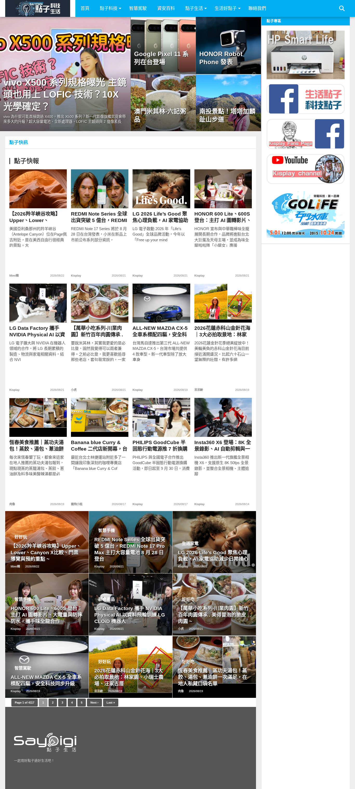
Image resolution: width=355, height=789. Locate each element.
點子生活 (194, 8)
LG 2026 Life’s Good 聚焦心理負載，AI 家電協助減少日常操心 (160, 217)
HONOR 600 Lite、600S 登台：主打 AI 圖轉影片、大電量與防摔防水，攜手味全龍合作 (222, 217)
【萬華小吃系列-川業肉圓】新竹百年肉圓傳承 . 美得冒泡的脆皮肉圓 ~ (97, 331)
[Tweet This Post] (38, 200)
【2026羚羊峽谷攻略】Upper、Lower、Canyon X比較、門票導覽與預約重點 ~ (35, 217)
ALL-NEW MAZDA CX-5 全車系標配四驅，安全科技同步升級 (160, 331)
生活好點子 (226, 8)
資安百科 (166, 8)
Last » (111, 702)
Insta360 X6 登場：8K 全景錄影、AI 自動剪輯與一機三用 (222, 446)
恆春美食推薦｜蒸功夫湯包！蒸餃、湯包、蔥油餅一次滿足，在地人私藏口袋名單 (36, 446)
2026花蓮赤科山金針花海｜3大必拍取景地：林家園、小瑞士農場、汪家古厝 (222, 331)
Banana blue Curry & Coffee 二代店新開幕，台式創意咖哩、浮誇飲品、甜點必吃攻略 (99, 446)
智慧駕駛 (138, 8)
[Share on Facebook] (27, 200)
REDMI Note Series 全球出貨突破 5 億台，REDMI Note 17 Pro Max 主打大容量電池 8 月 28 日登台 (99, 217)
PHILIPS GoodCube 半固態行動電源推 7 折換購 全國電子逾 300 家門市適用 (160, 446)
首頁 (85, 8)
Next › (94, 702)
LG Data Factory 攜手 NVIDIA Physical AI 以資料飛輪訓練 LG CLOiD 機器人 (37, 331)
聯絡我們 (257, 8)
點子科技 (108, 8)
